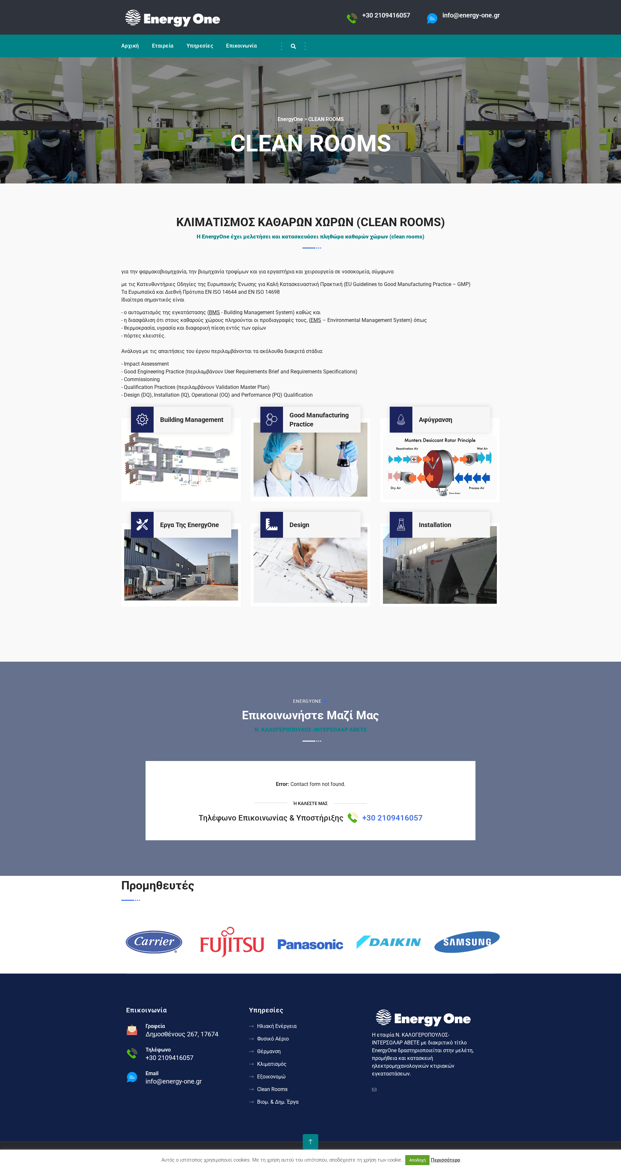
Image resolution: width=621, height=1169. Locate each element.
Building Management (191, 420)
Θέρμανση (269, 1051)
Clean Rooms (272, 1089)
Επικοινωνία (241, 46)
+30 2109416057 (392, 817)
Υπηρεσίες (200, 46)
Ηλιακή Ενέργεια (277, 1026)
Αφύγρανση (435, 420)
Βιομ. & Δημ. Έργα (278, 1102)
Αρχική (130, 46)
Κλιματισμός (272, 1064)
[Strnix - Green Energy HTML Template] (423, 1016)
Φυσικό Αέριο (273, 1039)
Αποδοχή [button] (417, 1160)
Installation (435, 525)
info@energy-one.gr (174, 1081)
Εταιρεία (163, 46)
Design (299, 525)
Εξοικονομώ (271, 1077)
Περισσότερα (445, 1160)
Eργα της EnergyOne (189, 525)
